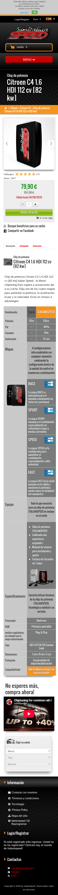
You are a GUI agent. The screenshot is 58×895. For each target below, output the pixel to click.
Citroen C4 (25, 108)
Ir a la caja (46, 218)
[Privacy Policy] (18, 810)
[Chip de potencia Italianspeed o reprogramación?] (18, 824)
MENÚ (27, 59)
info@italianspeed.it (22, 868)
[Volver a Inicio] (6, 108)
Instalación (24, 245)
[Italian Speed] (29, 32)
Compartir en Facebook (20, 230)
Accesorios (37, 245)
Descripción (10, 245)
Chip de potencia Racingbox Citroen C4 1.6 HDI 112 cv (24, 735)
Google (15, 872)
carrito (21, 47)
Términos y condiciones (25, 798)
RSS (14, 875)
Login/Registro (22, 19)
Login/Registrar (18, 833)
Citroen (14, 108)
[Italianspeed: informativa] (24, 12)
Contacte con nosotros (24, 792)
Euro (36, 19)
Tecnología (17, 804)
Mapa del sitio (19, 815)
